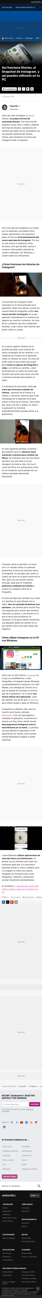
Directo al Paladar (9, 1238)
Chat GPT (22, 1086)
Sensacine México (28, 1275)
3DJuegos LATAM (28, 1272)
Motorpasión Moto (28, 1241)
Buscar (39, 1186)
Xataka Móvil (7, 1211)
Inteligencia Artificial (29, 1169)
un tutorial (31, 675)
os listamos (33, 700)
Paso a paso (15, 897)
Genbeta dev (27, 1155)
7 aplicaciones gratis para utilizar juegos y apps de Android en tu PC (20, 889)
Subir (33, 1195)
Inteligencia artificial (10, 1151)
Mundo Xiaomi (8, 1221)
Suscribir (34, 1104)
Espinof (24, 1226)
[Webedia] (36, 1)
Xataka (5, 1208)
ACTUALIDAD (7, 7)
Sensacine (25, 1223)
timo (4, 1164)
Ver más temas (9, 1177)
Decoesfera (7, 1257)
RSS (31, 1122)
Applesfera (6, 1214)
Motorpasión (26, 1238)
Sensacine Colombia (29, 1278)
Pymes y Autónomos (29, 1257)
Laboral (24, 1160)
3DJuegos (25, 1208)
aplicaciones (29, 897)
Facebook (19, 89)
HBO (37, 38)
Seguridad (6, 1155)
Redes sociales (8, 1160)
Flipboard (27, 89)
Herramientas (27, 1151)
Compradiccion (8, 1260)
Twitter (23, 89)
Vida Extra (25, 1211)
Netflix (24, 1164)
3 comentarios (10, 89)
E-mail (32, 89)
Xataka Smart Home (10, 1218)
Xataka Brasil (7, 1275)
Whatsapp (29, 38)
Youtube (21, 1122)
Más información (8, 1296)
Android (19, 38)
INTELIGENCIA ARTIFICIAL (26, 7)
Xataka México (8, 1272)
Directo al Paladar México (9, 1283)
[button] (15, 106)
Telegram (26, 1122)
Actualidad (26, 1146)
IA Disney (33, 1086)
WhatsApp (6, 1169)
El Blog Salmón (27, 1253)
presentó (30, 115)
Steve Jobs (9, 38)
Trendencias (7, 1253)
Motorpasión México (29, 1282)
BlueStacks (7, 715)
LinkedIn (4, 1126)
